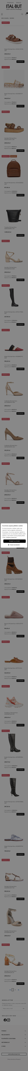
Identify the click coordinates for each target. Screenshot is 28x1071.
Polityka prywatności (11, 537)
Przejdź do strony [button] (14, 541)
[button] (14, 545)
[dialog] (14, 535)
